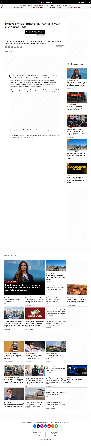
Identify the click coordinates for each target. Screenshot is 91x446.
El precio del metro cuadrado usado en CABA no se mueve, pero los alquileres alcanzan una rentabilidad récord (14, 324)
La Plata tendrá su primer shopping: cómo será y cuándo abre (55, 357)
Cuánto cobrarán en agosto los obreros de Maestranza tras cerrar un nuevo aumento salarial (34, 324)
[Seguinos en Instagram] (42, 426)
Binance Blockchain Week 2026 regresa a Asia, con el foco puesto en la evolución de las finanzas (76, 179)
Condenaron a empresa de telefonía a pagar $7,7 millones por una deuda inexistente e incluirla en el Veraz (76, 300)
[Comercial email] (51, 436)
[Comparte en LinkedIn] (15, 46)
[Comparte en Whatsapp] (12, 46)
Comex (69, 5)
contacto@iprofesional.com (45, 442)
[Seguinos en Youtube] (49, 426)
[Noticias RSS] (52, 426)
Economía (30, 5)
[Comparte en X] (9, 46)
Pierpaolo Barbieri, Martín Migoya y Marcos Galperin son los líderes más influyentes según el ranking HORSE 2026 (56, 381)
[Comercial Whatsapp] (55, 436)
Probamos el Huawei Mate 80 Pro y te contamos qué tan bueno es (13, 357)
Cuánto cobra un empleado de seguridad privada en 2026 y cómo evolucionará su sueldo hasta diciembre (34, 381)
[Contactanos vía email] (36, 435)
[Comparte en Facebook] (6, 46)
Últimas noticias (23, 5)
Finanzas (41, 5)
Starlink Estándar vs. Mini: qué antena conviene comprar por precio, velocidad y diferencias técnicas (76, 156)
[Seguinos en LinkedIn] (45, 426)
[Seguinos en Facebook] (34, 426)
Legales (52, 5)
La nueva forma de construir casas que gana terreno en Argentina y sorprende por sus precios (34, 405)
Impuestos (47, 5)
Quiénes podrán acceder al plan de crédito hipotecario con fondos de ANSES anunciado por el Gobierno (55, 311)
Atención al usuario (37, 432)
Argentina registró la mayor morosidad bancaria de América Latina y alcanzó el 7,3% (35, 357)
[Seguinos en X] (38, 426)
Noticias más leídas (11, 256)
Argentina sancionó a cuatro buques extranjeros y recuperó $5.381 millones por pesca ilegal (56, 323)
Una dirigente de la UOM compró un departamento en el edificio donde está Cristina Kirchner (77, 84)
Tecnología (64, 5)
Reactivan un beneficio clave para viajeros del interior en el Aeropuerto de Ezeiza (55, 299)
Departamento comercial (53, 433)
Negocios (58, 5)
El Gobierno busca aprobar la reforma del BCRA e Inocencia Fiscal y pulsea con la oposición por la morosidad (76, 132)
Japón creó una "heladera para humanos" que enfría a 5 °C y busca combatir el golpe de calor (14, 380)
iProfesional (8, 21)
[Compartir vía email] (21, 46)
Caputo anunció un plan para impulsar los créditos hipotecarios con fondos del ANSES (55, 368)
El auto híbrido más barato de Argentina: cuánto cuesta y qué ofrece (76, 380)
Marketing (14, 21)
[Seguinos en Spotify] (56, 426)
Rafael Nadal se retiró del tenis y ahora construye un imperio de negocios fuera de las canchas (14, 404)
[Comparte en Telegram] (18, 46)
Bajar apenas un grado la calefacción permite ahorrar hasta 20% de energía (55, 404)
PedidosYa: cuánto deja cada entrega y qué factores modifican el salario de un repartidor (56, 392)
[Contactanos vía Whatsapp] (39, 435)
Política (36, 5)
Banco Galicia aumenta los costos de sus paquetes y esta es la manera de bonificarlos (76, 107)
